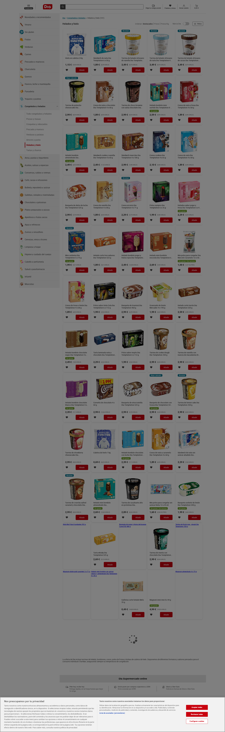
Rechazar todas (197, 714)
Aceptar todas (197, 707)
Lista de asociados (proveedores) (112, 713)
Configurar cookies (197, 721)
